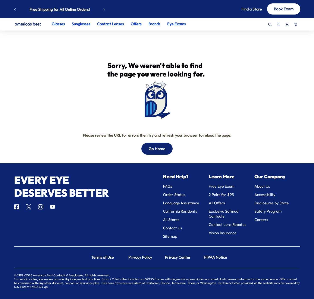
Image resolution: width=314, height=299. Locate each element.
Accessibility (264, 194)
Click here (107, 283)
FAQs (167, 186)
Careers (261, 219)
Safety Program (268, 211)
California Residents (180, 211)
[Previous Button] (15, 8)
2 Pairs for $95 (221, 194)
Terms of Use (102, 257)
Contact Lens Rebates (227, 224)
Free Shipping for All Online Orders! (59, 9)
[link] (27, 24)
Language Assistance (181, 202)
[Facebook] (16, 206)
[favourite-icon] (278, 24)
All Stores (171, 219)
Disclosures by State (271, 202)
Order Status (174, 194)
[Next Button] (104, 8)
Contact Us (172, 227)
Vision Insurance (222, 232)
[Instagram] (40, 206)
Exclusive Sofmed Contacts (223, 214)
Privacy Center (178, 257)
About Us (262, 186)
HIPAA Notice (215, 257)
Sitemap (170, 236)
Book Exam (283, 8)
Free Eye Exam (221, 186)
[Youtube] (52, 206)
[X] (28, 206)
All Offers (217, 202)
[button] (246, 9)
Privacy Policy (140, 257)
